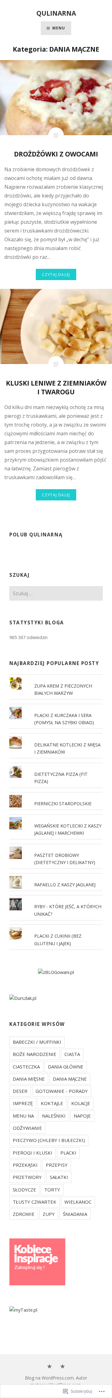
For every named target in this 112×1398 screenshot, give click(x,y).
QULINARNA (56, 13)
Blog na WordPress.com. (50, 1378)
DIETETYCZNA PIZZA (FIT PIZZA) (61, 777)
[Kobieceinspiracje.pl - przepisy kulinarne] (37, 1284)
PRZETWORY (27, 1177)
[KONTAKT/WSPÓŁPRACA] (62, 1367)
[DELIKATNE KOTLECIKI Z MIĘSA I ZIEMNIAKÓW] (56, 736)
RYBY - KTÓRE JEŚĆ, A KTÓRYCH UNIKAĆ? (67, 910)
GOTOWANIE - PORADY (61, 1091)
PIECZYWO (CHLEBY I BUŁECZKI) (49, 1140)
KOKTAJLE (52, 1103)
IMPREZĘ (23, 1103)
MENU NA (23, 1116)
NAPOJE (82, 1116)
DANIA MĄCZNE (70, 1079)
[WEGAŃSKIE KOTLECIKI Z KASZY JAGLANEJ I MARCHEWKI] (56, 817)
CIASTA (72, 1054)
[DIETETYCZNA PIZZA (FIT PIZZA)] (56, 765)
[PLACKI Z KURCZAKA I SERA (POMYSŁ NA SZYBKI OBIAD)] (56, 706)
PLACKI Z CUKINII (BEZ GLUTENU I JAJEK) (58, 939)
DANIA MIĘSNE (29, 1079)
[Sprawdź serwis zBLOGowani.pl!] (56, 972)
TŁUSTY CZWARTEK (34, 1202)
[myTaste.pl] (23, 1310)
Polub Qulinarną (36, 534)
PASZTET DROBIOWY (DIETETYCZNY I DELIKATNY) (64, 858)
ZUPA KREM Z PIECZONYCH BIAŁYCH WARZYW (63, 689)
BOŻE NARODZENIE (34, 1054)
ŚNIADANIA (75, 1214)
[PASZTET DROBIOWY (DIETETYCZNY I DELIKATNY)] (56, 846)
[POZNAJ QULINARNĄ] (49, 1367)
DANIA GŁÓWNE (65, 1066)
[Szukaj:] (56, 594)
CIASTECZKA (26, 1066)
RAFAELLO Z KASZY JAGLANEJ (65, 885)
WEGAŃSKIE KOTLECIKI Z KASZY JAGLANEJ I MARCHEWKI (67, 829)
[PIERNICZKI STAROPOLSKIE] (56, 794)
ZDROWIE (24, 1214)
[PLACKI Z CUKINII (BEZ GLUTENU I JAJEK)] (56, 927)
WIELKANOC (77, 1202)
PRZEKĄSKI (25, 1165)
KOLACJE (80, 1103)
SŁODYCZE (24, 1189)
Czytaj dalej (56, 274)
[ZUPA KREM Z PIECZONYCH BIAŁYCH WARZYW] (56, 677)
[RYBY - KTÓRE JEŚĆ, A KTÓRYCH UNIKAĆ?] (56, 897)
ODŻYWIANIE (27, 1128)
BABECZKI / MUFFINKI (37, 1042)
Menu (58, 28)
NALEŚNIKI (54, 1116)
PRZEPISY (57, 1165)
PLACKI (68, 1153)
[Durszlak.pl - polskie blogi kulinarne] (22, 998)
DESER (20, 1091)
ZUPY (49, 1214)
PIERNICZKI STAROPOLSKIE (62, 804)
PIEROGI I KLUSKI (32, 1153)
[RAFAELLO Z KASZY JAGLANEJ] (56, 875)
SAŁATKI (59, 1177)
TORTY (52, 1189)
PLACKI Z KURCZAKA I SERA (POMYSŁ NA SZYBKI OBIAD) (64, 718)
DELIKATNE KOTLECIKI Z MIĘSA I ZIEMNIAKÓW (67, 748)
